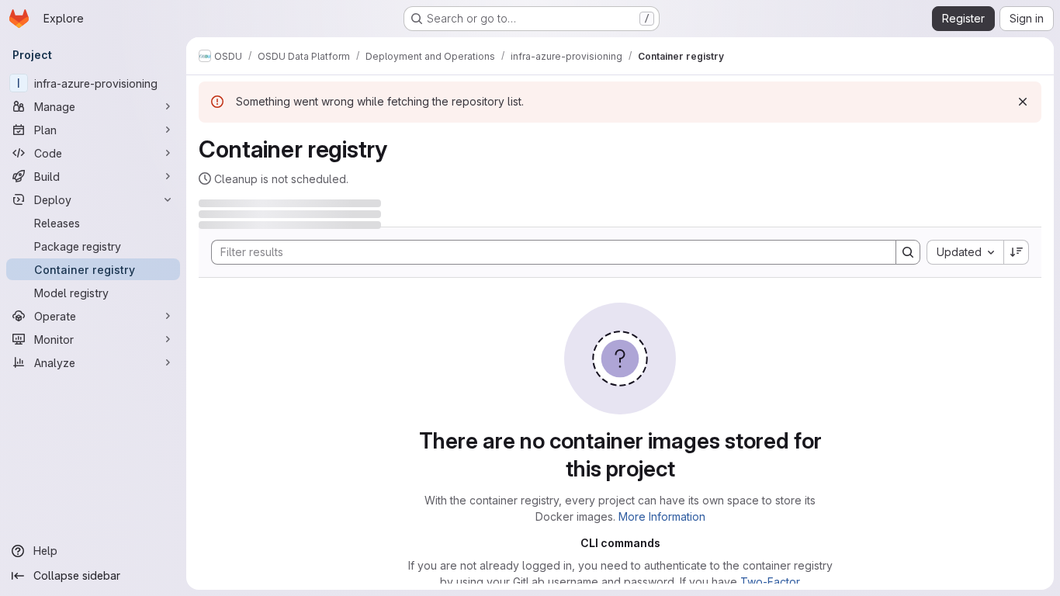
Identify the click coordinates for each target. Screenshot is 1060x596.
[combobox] (965, 252)
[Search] (907, 252)
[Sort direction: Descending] (1016, 252)
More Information (661, 516)
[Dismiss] (1022, 101)
